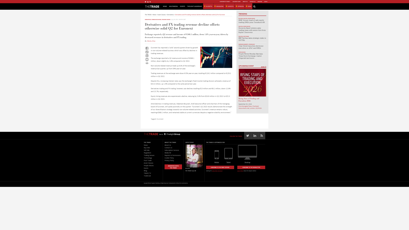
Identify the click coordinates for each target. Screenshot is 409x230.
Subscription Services (172, 150)
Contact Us (252, 1)
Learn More (240, 171)
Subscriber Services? (217, 171)
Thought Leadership (194, 6)
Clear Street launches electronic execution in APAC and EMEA (251, 47)
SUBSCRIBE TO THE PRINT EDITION (220, 167)
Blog (145, 171)
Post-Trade (246, 36)
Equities (245, 18)
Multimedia (173, 6)
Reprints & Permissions (173, 155)
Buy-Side (241, 18)
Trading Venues (166, 19)
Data (249, 6)
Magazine (220, 6)
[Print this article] (147, 63)
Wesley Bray (151, 41)
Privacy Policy (169, 160)
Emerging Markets (243, 44)
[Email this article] (147, 59)
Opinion (241, 6)
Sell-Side (147, 150)
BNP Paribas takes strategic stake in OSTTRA (252, 39)
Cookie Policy (169, 158)
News (165, 6)
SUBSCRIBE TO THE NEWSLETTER (251, 167)
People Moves (251, 18)
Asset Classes (148, 163)
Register (260, 1)
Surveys (231, 6)
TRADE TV (147, 173)
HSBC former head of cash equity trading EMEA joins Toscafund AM (252, 21)
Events (182, 6)
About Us (245, 1)
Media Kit (168, 153)
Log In (265, 1)
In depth (209, 6)
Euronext (160, 119)
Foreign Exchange (156, 19)
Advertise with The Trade (173, 167)
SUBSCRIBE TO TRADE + (225, 1)
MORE (263, 67)
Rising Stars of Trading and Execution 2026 (249, 99)
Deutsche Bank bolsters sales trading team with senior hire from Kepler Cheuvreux (252, 30)
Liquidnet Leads (237, 1)
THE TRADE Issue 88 (190, 171)
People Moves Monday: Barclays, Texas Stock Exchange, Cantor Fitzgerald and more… (251, 56)
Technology (252, 44)
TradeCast (147, 176)
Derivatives (148, 19)
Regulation (147, 153)
